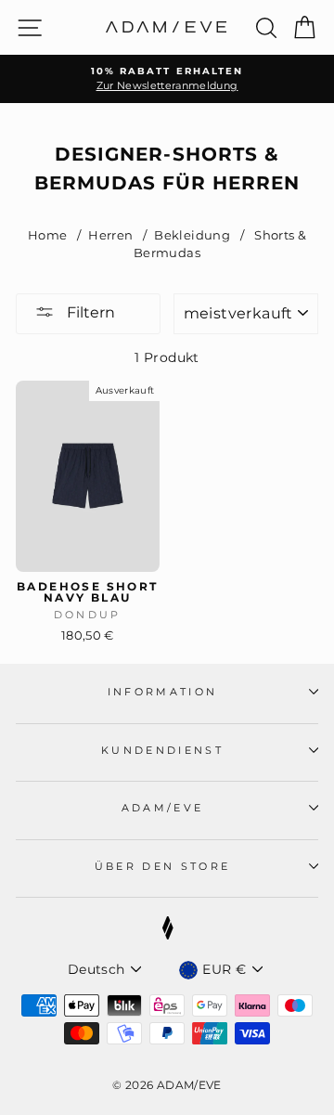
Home (47, 235)
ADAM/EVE (163, 807)
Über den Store (162, 866)
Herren (111, 235)
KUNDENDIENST (162, 750)
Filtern (89, 312)
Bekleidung (193, 235)
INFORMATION (162, 691)
